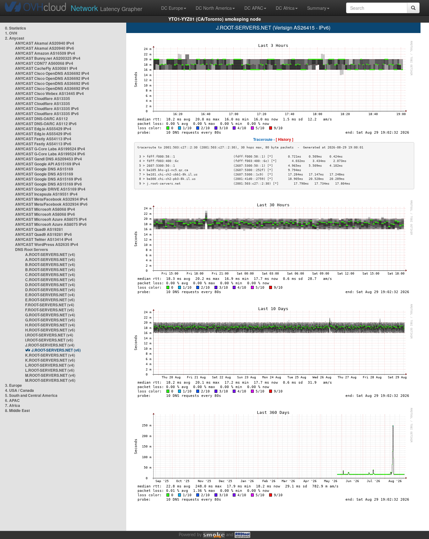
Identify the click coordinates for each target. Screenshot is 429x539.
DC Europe (172, 8)
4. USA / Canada (19, 390)
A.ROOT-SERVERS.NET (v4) (50, 254)
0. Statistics (15, 28)
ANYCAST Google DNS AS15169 (44, 169)
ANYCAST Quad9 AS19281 (39, 229)
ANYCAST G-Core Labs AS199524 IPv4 (50, 149)
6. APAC (12, 400)
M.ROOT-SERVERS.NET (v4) (50, 375)
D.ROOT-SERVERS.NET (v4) (50, 284)
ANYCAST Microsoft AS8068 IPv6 (45, 214)
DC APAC (253, 8)
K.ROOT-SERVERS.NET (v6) (50, 360)
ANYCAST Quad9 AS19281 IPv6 (43, 234)
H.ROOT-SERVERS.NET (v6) (50, 330)
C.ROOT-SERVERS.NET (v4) (50, 274)
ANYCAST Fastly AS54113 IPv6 (43, 144)
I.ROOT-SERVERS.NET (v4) (49, 335)
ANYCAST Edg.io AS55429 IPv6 (43, 133)
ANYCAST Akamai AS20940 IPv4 (44, 43)
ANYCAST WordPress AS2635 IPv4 (46, 244)
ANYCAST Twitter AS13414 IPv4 (43, 239)
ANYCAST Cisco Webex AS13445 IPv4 (49, 93)
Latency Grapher (106, 7)
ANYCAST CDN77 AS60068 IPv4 (44, 63)
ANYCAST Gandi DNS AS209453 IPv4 (48, 159)
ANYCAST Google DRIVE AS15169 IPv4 (50, 189)
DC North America (214, 8)
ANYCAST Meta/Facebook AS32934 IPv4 (51, 199)
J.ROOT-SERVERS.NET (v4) (49, 345)
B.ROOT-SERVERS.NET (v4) (50, 264)
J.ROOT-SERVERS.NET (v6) (56, 350)
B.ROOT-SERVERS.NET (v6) (50, 269)
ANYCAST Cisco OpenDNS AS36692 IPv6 (52, 83)
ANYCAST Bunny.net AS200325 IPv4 (47, 58)
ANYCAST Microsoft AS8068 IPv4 (45, 209)
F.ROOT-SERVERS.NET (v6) (49, 310)
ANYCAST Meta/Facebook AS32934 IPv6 (51, 204)
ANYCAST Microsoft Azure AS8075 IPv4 (51, 219)
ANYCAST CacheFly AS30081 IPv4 (46, 68)
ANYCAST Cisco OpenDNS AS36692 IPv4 (52, 73)
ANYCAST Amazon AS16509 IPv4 (45, 53)
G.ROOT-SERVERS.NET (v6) (50, 320)
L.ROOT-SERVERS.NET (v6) (49, 370)
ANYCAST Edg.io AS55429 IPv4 (43, 128)
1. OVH (11, 33)
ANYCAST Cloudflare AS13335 (42, 98)
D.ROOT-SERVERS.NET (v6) (50, 289)
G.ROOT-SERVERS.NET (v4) (50, 315)
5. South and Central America (31, 395)
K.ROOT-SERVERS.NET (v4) (50, 355)
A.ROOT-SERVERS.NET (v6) (50, 259)
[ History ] (284, 139)
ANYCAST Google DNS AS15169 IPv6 (48, 179)
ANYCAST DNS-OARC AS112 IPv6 (46, 123)
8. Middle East (17, 410)
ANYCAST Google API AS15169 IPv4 (47, 164)
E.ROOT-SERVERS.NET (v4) (50, 294)
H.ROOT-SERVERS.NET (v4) (50, 325)
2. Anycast (14, 38)
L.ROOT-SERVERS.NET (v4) (49, 365)
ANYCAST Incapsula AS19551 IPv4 (46, 194)
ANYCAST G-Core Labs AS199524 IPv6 (50, 154)
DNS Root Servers (31, 249)
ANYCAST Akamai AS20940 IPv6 (44, 48)
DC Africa (285, 8)
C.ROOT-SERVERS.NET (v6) (50, 279)
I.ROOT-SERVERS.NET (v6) (49, 340)
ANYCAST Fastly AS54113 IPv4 (43, 139)
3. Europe (13, 385)
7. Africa (12, 405)
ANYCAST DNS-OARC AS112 (41, 118)
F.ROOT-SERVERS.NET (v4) (49, 305)
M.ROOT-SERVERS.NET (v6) (50, 380)
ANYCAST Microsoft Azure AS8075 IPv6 (51, 224)
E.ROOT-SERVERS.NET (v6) (50, 300)
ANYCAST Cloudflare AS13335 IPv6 (47, 108)
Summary (316, 8)
